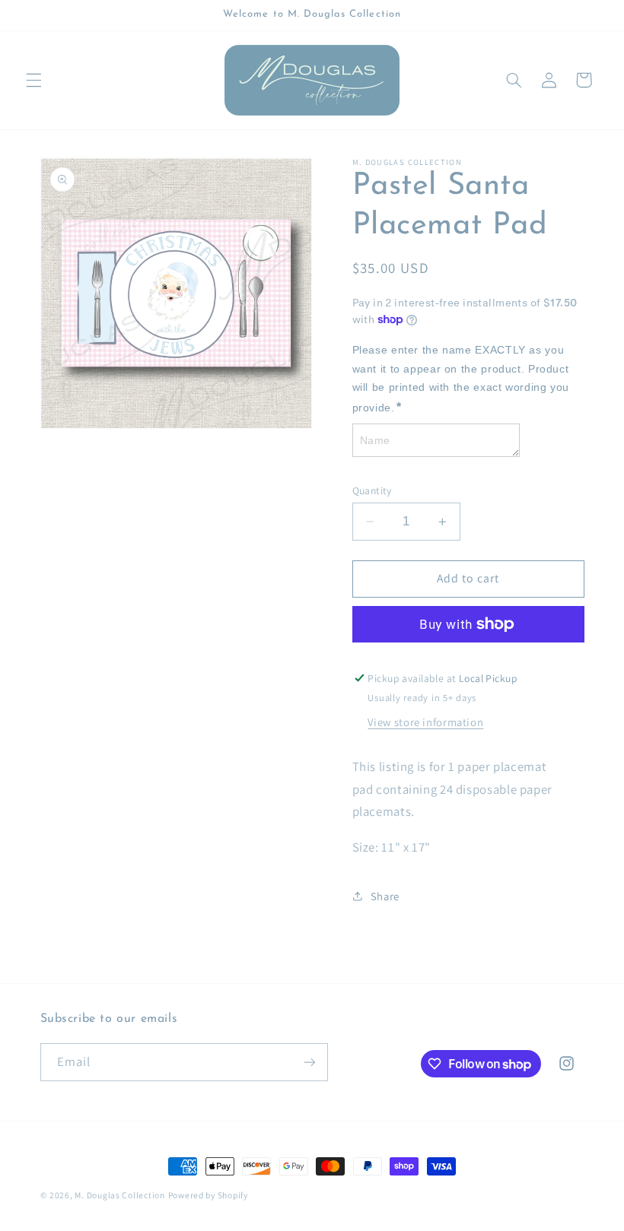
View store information (425, 722)
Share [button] (385, 896)
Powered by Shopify (208, 1195)
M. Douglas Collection (119, 1195)
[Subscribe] (308, 1061)
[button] (33, 79)
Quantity (372, 490)
